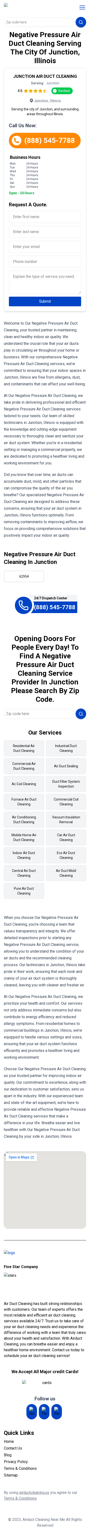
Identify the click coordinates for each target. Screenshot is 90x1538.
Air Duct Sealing (66, 766)
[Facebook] (56, 1411)
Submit (45, 301)
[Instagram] (31, 1411)
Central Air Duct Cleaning (24, 873)
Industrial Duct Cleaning (66, 748)
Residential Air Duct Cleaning (24, 748)
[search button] (81, 22)
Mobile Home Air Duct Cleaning (24, 837)
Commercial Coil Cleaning (66, 801)
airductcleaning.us (34, 1492)
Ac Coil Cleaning (24, 784)
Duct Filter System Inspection (66, 784)
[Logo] (34, 7)
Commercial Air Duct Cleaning (24, 766)
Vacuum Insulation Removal (66, 819)
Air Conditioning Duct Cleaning (24, 819)
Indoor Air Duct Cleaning (24, 855)
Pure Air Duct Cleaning (24, 891)
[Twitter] (44, 1411)
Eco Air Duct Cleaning (66, 855)
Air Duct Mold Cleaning (66, 873)
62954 (24, 576)
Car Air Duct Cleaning (66, 837)
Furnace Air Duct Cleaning (24, 801)
